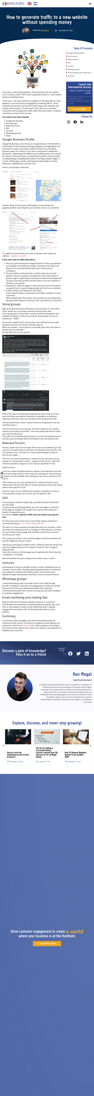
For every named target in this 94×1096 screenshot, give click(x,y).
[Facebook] (75, 122)
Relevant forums (73, 59)
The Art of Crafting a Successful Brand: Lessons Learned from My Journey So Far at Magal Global (47, 752)
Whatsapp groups (74, 69)
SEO (69, 63)
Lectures (71, 66)
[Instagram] (68, 122)
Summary (71, 76)
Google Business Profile (76, 53)
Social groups (72, 56)
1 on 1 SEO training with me (32, 523)
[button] (90, 4)
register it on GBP (18, 256)
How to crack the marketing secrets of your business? (18, 754)
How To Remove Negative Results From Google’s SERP (75, 754)
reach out (27, 625)
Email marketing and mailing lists (79, 73)
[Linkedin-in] (81, 122)
